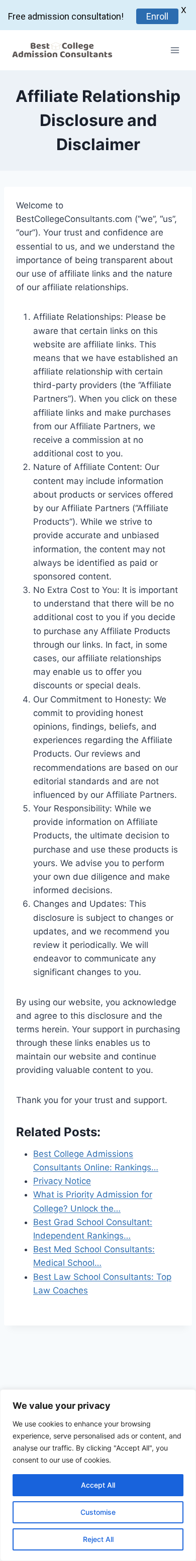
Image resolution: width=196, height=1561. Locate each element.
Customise (98, 1512)
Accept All (98, 1485)
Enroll (157, 16)
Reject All (98, 1539)
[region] (98, 1475)
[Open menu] (174, 50)
